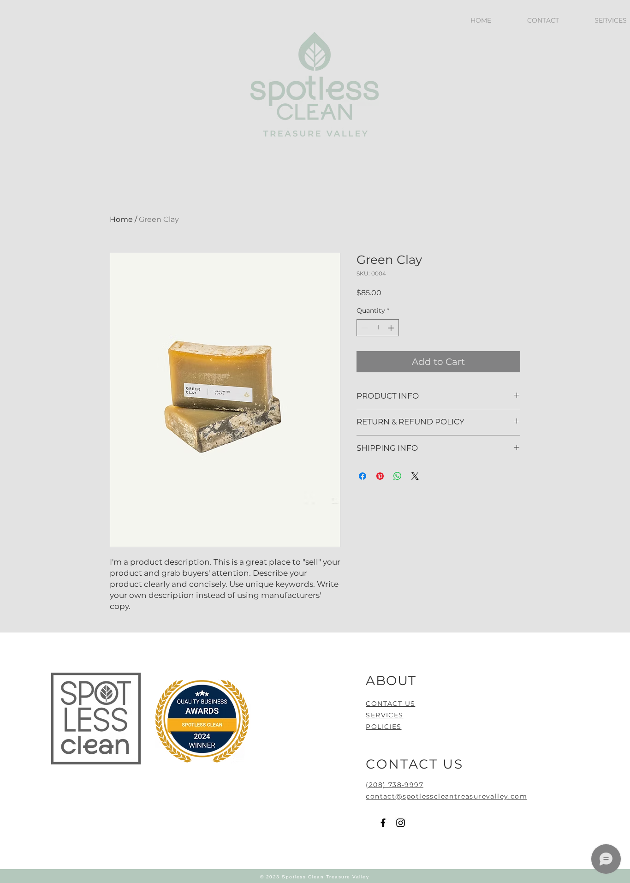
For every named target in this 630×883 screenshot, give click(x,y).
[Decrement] (363, 328)
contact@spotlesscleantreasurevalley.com (446, 796)
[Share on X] (415, 476)
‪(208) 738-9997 (394, 785)
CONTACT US (390, 703)
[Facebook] (383, 823)
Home (121, 219)
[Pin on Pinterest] (380, 476)
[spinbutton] (377, 328)
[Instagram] (400, 823)
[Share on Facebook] (362, 476)
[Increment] (392, 328)
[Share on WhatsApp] (397, 476)
